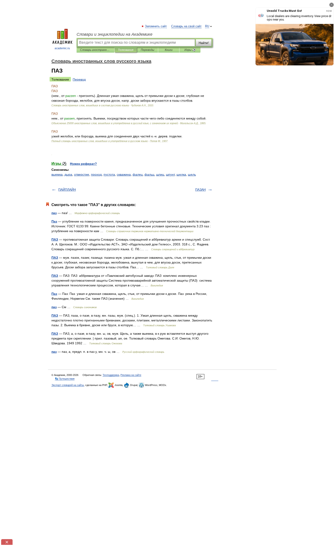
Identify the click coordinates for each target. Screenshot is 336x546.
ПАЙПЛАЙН (67, 189)
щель (192, 174)
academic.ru (62, 48)
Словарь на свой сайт (186, 26)
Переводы (147, 50)
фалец (138, 174)
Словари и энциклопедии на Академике (114, 34)
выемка (57, 174)
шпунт (170, 174)
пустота (109, 174)
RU (207, 26)
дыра (68, 174)
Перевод (79, 79)
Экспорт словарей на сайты (67, 385)
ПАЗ (54, 239)
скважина (124, 174)
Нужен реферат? (83, 164)
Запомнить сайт (156, 26)
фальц (149, 174)
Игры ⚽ (190, 50)
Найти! (204, 43)
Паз (54, 221)
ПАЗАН (200, 189)
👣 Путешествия (65, 378)
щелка (181, 174)
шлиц (160, 174)
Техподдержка (111, 375)
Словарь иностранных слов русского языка (95, 50)
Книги (169, 50)
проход (96, 174)
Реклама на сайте (130, 375)
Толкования (125, 50)
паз (54, 213)
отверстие (81, 174)
